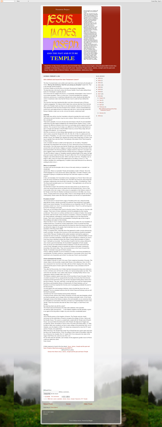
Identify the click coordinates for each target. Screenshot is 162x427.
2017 (99, 94)
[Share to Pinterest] (69, 397)
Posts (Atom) (54, 407)
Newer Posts (48, 404)
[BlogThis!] (64, 397)
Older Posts (88, 404)
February (102, 107)
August (101, 98)
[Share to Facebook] (67, 397)
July (100, 100)
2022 (99, 82)
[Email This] (62, 397)
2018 (99, 91)
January (101, 113)
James (64, 399)
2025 (99, 78)
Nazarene (78, 399)
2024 (99, 80)
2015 (99, 115)
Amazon (45, 414)
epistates (59, 399)
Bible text (50, 399)
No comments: (55, 396)
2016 (99, 96)
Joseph (73, 399)
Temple (85, 399)
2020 (99, 87)
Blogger (91, 420)
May (100, 102)
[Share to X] (66, 397)
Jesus (68, 399)
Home (68, 404)
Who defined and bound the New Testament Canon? (61, 79)
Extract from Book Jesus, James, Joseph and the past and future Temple (68, 351)
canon (55, 399)
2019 (99, 89)
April (100, 104)
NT (82, 399)
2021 (99, 85)
